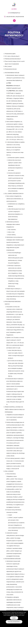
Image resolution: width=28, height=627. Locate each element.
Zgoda (14, 618)
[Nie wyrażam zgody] (12, 625)
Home (9, 37)
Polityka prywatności (14, 621)
